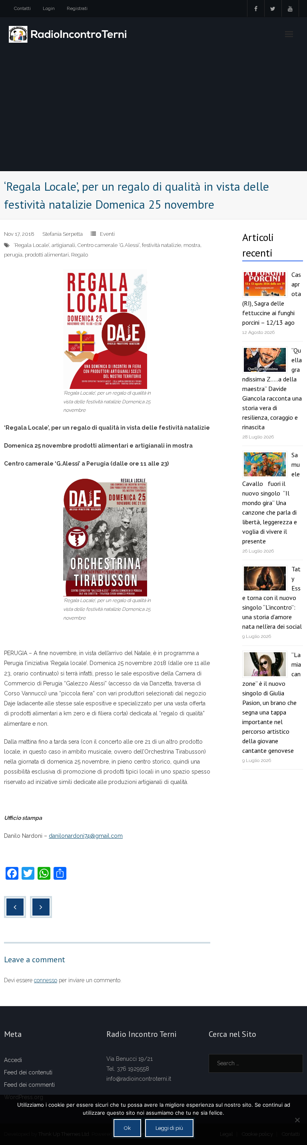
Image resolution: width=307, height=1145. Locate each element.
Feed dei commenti (29, 1085)
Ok (127, 1128)
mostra (191, 245)
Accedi (13, 1060)
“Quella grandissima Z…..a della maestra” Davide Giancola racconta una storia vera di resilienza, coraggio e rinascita (272, 388)
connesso (45, 980)
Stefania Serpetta (62, 234)
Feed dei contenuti (28, 1072)
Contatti (22, 8)
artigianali (63, 245)
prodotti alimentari (47, 255)
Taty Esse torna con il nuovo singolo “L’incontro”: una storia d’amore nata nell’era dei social (272, 597)
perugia (13, 255)
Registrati (77, 8)
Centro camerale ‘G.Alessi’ (109, 245)
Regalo (79, 255)
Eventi (107, 234)
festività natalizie (161, 245)
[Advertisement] (153, 111)
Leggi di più (169, 1128)
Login (49, 8)
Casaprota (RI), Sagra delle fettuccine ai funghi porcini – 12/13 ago (271, 298)
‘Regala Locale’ (31, 245)
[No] (297, 1120)
